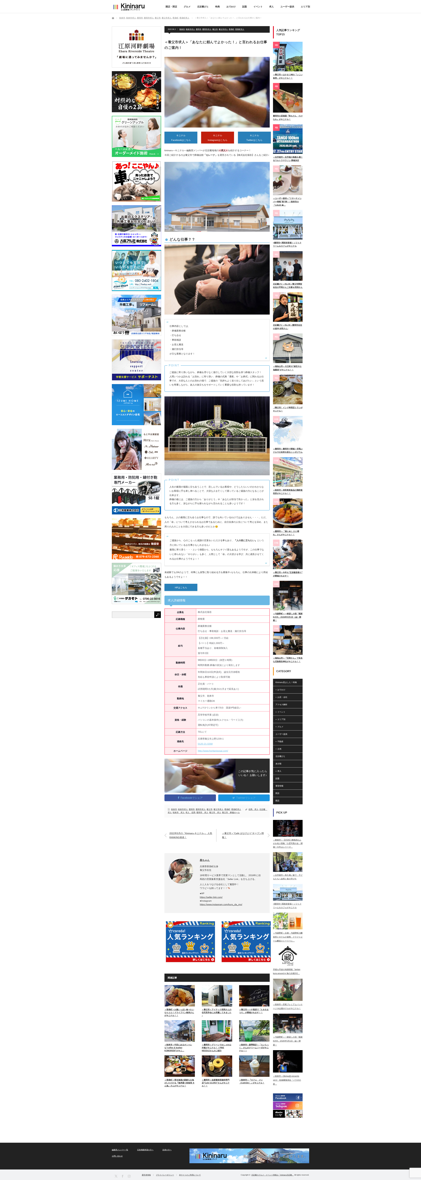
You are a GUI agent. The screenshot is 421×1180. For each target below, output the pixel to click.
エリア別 (305, 6)
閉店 (277, 793)
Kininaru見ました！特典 (286, 682)
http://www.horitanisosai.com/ (213, 750)
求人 (271, 6)
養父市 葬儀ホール (231, 812)
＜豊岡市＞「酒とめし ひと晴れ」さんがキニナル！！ (286, 533)
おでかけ (231, 6)
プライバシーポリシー (165, 1175)
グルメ (187, 6)
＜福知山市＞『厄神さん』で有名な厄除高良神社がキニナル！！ (288, 659)
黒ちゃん (205, 860)
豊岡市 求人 (202, 812)
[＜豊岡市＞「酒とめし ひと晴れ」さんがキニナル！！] (288, 513)
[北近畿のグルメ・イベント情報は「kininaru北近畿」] (128, 7)
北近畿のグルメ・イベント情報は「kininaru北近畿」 (272, 1175)
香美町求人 (239, 29)
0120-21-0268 (205, 744)
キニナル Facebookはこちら (181, 137)
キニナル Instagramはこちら (217, 137)
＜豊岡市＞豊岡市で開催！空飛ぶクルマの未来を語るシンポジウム (288, 450)
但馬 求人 (253, 809)
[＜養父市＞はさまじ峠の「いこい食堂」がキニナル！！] (288, 56)
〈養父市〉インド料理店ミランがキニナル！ (288, 409)
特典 (217, 6)
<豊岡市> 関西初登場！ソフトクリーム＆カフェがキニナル (287, 244)
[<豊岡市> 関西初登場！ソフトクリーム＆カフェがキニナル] (288, 224)
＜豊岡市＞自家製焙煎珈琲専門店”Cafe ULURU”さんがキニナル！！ (216, 1083)
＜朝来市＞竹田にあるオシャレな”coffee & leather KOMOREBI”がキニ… (178, 1048)
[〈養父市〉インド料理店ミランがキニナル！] (288, 389)
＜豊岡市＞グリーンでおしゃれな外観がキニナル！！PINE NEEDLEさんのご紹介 (216, 1048)
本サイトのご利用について (190, 1175)
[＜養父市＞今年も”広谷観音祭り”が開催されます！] (288, 554)
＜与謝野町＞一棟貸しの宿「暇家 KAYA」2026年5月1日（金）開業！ (288, 617)
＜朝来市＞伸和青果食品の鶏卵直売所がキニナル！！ (288, 492)
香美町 (231, 29)
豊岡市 (198, 29)
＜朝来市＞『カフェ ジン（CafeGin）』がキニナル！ (251, 1081)
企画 (279, 749)
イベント (258, 6)
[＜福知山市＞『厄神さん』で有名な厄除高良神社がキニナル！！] (288, 640)
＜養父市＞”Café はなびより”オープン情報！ (243, 835)
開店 (277, 801)
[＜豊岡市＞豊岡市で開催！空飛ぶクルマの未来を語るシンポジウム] (288, 431)
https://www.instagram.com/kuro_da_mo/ (221, 904)
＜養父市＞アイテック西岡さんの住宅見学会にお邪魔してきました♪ (216, 1012)
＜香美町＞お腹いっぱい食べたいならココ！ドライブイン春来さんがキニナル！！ (179, 1012)
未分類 (278, 764)
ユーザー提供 (287, 6)
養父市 (215, 29)
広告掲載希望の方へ (145, 1150)
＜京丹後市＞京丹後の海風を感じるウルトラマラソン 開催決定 (288, 159)
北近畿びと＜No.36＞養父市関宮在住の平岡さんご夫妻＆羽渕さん (288, 285)
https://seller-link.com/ (211, 897)
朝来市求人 (190, 29)
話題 (244, 6)
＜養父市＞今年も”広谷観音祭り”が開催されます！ (288, 574)
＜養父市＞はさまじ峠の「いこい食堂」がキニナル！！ (288, 76)
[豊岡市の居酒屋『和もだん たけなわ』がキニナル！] (288, 98)
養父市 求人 (215, 812)
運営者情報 (146, 1175)
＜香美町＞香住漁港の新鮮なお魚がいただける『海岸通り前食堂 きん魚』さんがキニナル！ (179, 1083)
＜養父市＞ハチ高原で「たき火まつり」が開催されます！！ (254, 1011)
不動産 (280, 741)
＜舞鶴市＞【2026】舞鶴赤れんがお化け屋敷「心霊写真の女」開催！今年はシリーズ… (288, 843)
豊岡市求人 (206, 29)
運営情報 (279, 786)
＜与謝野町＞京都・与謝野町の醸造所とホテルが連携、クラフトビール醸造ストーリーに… (288, 937)
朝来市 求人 (179, 812)
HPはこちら (181, 587)
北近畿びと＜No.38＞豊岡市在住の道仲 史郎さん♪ (287, 327)
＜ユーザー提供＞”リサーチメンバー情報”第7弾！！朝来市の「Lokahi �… (287, 201)
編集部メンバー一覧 (120, 1150)
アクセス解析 (281, 704)
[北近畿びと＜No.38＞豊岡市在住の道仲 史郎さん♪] (288, 307)
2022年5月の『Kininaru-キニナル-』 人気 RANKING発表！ (190, 835)
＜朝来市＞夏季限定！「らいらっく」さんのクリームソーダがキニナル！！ (254, 1048)
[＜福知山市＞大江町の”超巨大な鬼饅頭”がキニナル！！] (288, 348)
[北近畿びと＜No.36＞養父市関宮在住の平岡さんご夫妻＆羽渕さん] (288, 266)
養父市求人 (223, 29)
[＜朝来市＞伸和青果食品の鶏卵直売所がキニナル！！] (288, 472)
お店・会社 (282, 697)
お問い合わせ (117, 1156)
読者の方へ (167, 1150)
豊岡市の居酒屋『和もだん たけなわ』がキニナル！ (288, 117)
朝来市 (182, 29)
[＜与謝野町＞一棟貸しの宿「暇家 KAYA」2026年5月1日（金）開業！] (288, 595)
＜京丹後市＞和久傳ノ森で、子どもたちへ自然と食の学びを (288, 877)
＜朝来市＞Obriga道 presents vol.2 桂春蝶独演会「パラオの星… (287, 1080)
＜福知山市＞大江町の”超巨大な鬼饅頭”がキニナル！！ (287, 368)
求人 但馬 (190, 812)
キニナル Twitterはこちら (254, 137)
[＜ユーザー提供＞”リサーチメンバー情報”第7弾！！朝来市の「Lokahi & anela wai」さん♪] (288, 180)
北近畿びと (203, 6)
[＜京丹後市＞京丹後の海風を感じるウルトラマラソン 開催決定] (288, 139)
